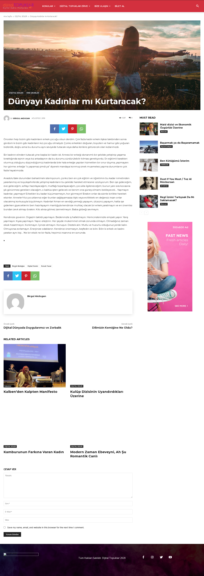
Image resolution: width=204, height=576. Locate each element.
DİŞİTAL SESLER (21, 16)
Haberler (7, 386)
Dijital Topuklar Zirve (74, 6)
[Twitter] (63, 128)
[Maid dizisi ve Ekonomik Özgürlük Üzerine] (149, 128)
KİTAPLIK (164, 186)
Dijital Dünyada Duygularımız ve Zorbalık (32, 327)
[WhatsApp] (81, 128)
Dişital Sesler (33, 266)
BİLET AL (120, 6)
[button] (197, 6)
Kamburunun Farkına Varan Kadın (34, 452)
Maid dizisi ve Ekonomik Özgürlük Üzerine (175, 126)
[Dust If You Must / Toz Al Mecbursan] (149, 183)
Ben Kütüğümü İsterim (174, 160)
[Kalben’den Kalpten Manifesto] (35, 365)
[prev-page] (141, 213)
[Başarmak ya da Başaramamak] (149, 147)
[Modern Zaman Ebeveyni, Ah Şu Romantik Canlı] (101, 426)
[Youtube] (170, 557)
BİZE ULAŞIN (101, 6)
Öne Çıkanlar (32, 93)
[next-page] (146, 213)
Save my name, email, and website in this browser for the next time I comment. (45, 527)
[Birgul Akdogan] (7, 118)
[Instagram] (152, 557)
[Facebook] (54, 128)
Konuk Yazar (46, 266)
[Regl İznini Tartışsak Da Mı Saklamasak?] (149, 201)
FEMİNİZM (164, 165)
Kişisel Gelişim (166, 146)
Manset (164, 131)
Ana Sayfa (8, 16)
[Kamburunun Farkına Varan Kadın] (35, 426)
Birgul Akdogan (21, 118)
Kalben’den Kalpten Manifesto (30, 392)
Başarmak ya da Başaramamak (179, 142)
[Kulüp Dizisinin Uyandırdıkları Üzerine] (101, 365)
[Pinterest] (72, 128)
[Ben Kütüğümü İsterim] (149, 165)
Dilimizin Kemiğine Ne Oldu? (112, 327)
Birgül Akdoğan (18, 266)
